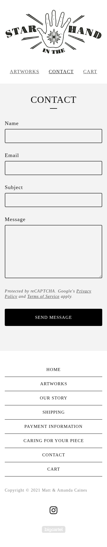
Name (12, 123)
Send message (53, 317)
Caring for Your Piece (53, 440)
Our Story (53, 398)
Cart (90, 71)
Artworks (24, 71)
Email (12, 155)
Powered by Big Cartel (53, 529)
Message (15, 219)
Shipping (54, 412)
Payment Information (53, 426)
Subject (14, 187)
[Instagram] (53, 510)
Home (53, 369)
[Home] (53, 32)
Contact (61, 71)
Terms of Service (43, 296)
